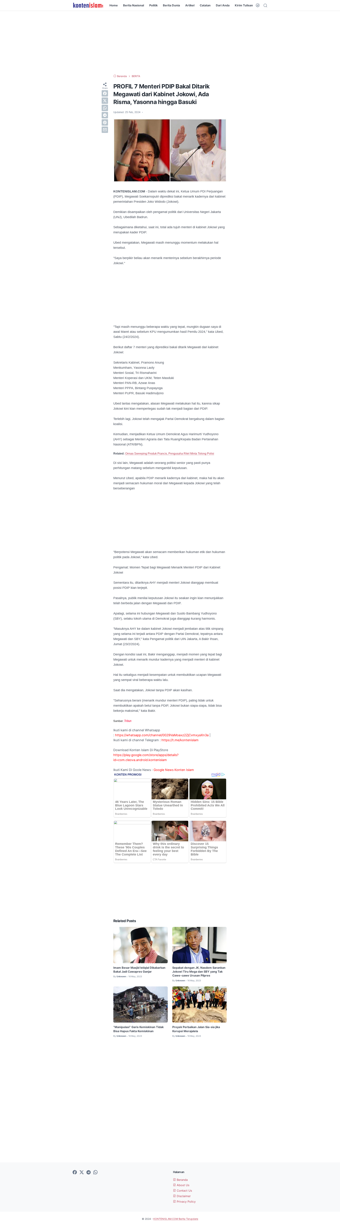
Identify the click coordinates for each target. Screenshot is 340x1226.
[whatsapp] (105, 108)
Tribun (127, 721)
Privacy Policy (186, 1201)
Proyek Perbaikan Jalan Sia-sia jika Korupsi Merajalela (196, 1029)
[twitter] (105, 100)
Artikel (189, 5)
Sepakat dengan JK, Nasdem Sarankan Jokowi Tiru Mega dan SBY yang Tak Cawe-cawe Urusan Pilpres (198, 971)
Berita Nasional (133, 5)
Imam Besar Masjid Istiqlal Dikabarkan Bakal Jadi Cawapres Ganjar (139, 969)
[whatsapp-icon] (95, 1172)
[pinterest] (105, 122)
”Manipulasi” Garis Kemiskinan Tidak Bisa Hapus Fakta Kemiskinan (138, 1029)
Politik (153, 5)
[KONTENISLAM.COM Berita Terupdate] (88, 5)
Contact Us (184, 1190)
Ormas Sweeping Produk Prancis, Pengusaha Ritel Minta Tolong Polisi (169, 453)
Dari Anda (223, 5)
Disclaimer (183, 1196)
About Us (182, 1185)
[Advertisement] (170, 42)
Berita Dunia (171, 5)
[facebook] (105, 93)
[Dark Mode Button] (258, 5)
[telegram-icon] (88, 1172)
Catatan (205, 5)
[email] (105, 130)
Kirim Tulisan (244, 5)
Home (113, 5)
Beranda (182, 1180)
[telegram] (105, 115)
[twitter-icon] (82, 1172)
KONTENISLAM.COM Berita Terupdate (175, 1218)
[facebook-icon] (75, 1172)
